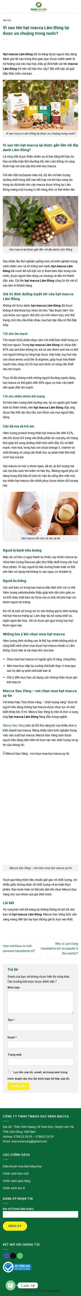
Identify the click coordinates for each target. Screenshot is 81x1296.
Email (12, 1037)
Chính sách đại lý (14, 1188)
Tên (11, 1020)
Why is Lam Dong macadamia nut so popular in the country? (59, 948)
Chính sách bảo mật (16, 1173)
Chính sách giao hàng (16, 1181)
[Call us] (20, 1256)
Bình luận (14, 987)
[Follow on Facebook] (6, 1256)
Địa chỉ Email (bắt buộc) (18, 1209)
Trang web (14, 1054)
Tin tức (7, 20)
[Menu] (5, 6)
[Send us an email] (13, 1256)
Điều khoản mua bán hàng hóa (22, 1166)
